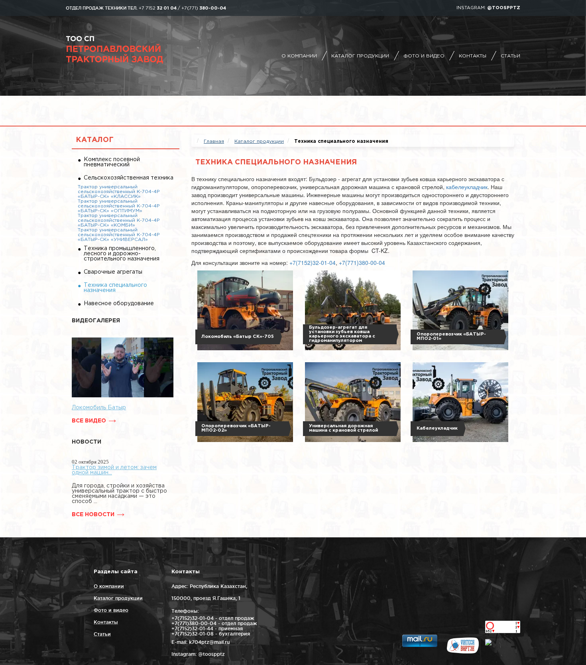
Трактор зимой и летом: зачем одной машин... (114, 470)
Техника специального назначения (115, 288)
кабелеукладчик (467, 187)
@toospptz (503, 8)
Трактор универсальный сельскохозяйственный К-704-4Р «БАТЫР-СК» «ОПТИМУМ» (119, 206)
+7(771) (203, 8)
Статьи (510, 56)
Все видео (89, 420)
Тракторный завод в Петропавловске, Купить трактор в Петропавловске (135, 50)
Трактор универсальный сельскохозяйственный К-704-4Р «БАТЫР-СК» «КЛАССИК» (119, 192)
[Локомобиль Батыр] (122, 367)
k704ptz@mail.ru (209, 642)
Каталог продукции (360, 56)
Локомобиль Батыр (99, 407)
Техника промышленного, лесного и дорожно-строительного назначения (121, 253)
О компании (299, 56)
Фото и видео (423, 56)
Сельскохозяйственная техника (128, 178)
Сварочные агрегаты (113, 272)
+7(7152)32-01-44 (192, 628)
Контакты (472, 56)
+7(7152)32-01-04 (312, 262)
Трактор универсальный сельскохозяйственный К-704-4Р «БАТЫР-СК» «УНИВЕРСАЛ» (119, 235)
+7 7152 (158, 8)
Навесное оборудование (119, 303)
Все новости (93, 514)
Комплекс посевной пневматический (112, 162)
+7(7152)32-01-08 (192, 633)
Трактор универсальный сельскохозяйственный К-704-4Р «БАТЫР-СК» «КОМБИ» (119, 220)
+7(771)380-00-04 (362, 262)
